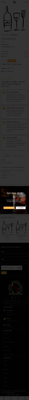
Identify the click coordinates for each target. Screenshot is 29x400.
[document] (14, 200)
